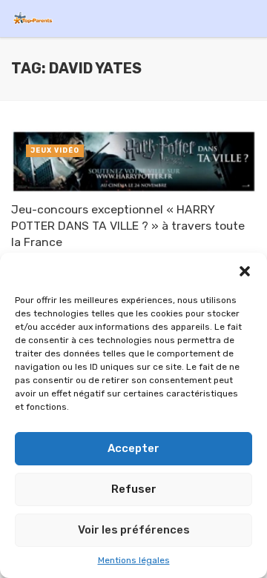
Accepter (133, 448)
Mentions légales (134, 560)
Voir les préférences (134, 530)
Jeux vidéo (54, 150)
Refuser (133, 489)
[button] (244, 271)
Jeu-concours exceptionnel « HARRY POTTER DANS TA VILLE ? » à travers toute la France (128, 225)
